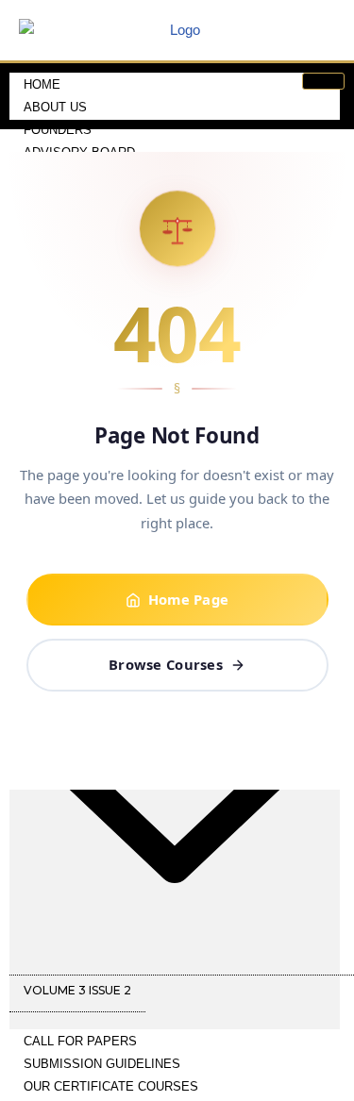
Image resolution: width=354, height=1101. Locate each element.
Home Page (188, 599)
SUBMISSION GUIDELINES (102, 1064)
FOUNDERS (58, 130)
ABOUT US (55, 107)
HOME (42, 84)
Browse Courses (166, 664)
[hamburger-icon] (323, 81)
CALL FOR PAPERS (80, 1041)
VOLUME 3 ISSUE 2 (77, 990)
